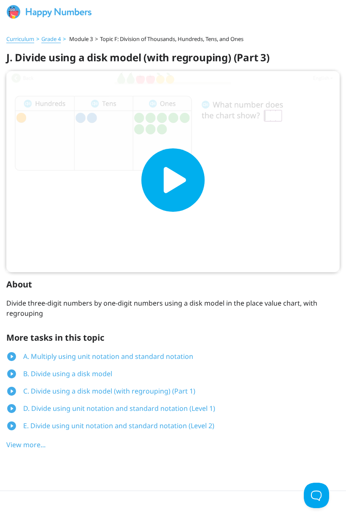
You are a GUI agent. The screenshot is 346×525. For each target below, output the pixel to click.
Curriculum (20, 39)
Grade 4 (51, 39)
